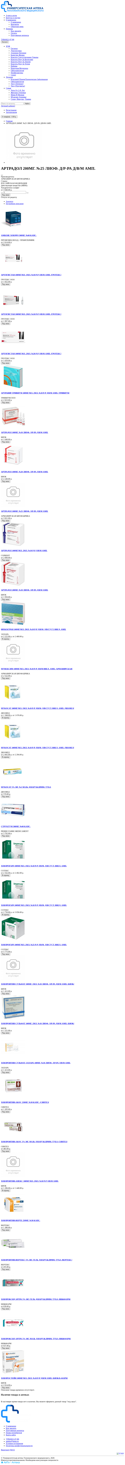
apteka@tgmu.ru (12, 1441)
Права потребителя (14, 1433)
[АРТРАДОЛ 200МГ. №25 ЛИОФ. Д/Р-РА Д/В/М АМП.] (24, 162)
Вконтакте (5, 1450)
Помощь (9, 29)
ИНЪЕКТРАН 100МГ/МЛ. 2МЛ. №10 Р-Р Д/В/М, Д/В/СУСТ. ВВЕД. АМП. (33, 629)
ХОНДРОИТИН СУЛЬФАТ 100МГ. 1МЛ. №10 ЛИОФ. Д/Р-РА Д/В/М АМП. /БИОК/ (37, 984)
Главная (9, 121)
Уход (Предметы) (18, 86)
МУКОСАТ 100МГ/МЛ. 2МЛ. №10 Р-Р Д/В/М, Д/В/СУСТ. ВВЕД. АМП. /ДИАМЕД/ (37, 748)
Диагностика (16, 51)
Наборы (14, 66)
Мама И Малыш (17, 95)
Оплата (14, 33)
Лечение (9, 77)
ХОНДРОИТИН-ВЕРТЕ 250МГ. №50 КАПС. (20, 1220)
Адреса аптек (11, 15)
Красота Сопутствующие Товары (24, 57)
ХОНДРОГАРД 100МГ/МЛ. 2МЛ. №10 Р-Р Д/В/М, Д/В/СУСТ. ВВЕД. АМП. (34, 905)
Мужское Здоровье (18, 97)
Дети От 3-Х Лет (18, 90)
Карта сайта (11, 1435)
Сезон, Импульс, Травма (21, 99)
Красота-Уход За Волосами (22, 59)
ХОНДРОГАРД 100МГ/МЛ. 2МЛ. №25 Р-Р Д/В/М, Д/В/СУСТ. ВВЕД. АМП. (34, 945)
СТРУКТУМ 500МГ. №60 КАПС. (16, 826)
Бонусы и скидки (13, 18)
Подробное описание (15, 204)
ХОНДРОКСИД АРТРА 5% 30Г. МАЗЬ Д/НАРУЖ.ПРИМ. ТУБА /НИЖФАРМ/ (36, 1339)
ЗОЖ (8, 46)
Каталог (5, 42)
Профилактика (17, 73)
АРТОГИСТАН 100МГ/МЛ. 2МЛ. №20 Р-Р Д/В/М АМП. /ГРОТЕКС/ (31, 354)
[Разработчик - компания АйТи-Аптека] (10, 1463)
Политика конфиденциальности (19, 1446)
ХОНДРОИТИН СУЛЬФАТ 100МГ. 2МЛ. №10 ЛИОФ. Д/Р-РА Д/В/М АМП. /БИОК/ (37, 1023)
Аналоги (9, 201)
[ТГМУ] (120, 1453)
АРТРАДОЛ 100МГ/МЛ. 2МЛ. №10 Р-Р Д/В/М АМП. (24, 551)
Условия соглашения (14, 1443)
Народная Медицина (19, 68)
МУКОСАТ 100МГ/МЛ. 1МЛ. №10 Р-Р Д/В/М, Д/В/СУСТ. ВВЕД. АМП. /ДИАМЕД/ (37, 708)
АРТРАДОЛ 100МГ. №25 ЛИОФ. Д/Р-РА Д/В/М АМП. (24, 511)
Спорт (13, 75)
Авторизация (11, 112)
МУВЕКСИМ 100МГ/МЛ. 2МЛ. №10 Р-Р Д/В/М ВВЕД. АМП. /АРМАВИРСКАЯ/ (37, 669)
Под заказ (5, 195)
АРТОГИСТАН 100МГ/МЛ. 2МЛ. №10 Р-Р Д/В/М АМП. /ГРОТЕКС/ (31, 314)
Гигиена (14, 48)
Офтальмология (17, 70)
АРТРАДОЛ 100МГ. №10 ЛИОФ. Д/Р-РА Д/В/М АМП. (24, 432)
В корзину (5, 639)
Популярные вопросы (20, 35)
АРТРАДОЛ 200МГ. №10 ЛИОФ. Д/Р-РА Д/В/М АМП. (24, 590)
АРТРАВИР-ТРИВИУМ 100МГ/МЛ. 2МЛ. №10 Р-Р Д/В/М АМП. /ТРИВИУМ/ (35, 393)
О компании (11, 20)
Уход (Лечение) (17, 84)
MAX (12, 1450)
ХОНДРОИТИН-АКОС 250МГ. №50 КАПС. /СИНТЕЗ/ (25, 1102)
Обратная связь (17, 26)
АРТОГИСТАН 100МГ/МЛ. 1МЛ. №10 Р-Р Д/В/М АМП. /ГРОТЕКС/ (31, 275)
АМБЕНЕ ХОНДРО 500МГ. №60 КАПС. (18, 235)
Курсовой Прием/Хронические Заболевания (29, 79)
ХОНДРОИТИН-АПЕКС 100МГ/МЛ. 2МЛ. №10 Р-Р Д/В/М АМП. (29, 1181)
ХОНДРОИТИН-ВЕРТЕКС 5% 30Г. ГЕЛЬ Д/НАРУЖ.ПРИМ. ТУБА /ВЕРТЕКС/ (36, 1260)
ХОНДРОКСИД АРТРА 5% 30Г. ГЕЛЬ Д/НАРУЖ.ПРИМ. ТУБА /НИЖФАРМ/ (36, 1299)
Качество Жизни (18, 55)
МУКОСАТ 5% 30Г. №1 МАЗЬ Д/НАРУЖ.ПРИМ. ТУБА (26, 787)
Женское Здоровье (18, 93)
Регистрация (11, 110)
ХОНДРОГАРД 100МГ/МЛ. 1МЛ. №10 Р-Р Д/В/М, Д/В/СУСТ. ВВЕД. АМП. (34, 866)
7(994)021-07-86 (7, 39)
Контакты (15, 24)
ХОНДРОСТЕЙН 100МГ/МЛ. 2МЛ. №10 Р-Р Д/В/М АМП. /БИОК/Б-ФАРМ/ (34, 1378)
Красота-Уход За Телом (20, 64)
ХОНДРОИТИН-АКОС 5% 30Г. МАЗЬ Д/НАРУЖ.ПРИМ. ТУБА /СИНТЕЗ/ (34, 1142)
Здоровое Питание (18, 53)
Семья (8, 88)
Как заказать (16, 31)
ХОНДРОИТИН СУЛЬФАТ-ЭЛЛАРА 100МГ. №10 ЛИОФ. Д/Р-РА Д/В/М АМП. (35, 1063)
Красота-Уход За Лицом (21, 62)
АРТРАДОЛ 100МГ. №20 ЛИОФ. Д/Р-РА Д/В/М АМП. (24, 472)
